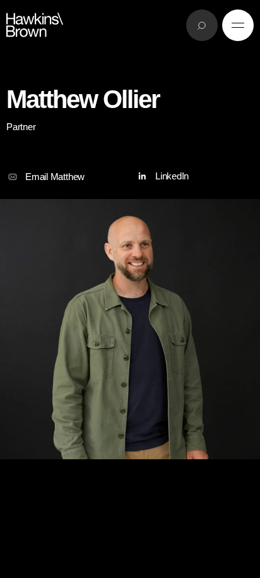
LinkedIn (172, 176)
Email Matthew (55, 176)
